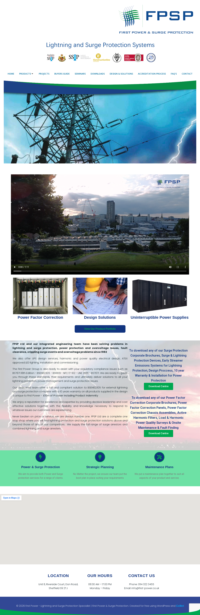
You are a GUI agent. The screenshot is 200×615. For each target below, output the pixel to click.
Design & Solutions (121, 73)
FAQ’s (174, 73)
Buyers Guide (62, 73)
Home (11, 73)
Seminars (80, 73)
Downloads (98, 73)
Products (25, 73)
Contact (187, 73)
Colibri (180, 606)
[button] (14, 299)
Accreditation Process (152, 73)
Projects (44, 73)
